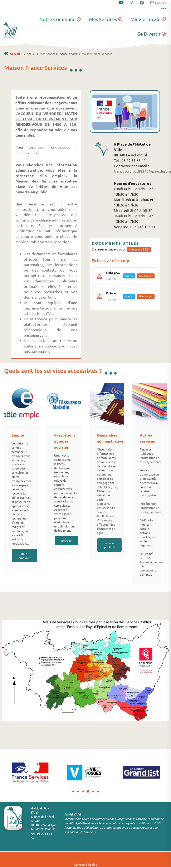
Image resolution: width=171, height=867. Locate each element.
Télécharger (146, 276)
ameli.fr (66, 540)
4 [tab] (88, 791)
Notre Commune (57, 19)
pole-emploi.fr (24, 556)
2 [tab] (78, 791)
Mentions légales (85, 864)
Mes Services (103, 19)
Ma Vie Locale (146, 19)
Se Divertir (149, 34)
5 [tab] (93, 791)
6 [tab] (98, 791)
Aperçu (129, 276)
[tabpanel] (30, 772)
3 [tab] (83, 791)
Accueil (15, 53)
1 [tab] (73, 791)
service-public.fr (109, 545)
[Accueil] (6, 53)
